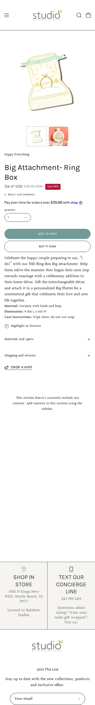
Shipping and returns (20, 355)
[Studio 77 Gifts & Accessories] (47, 15)
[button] (79, 15)
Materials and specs (19, 339)
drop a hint (21, 367)
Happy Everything (16, 154)
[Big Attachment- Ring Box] (36, 136)
